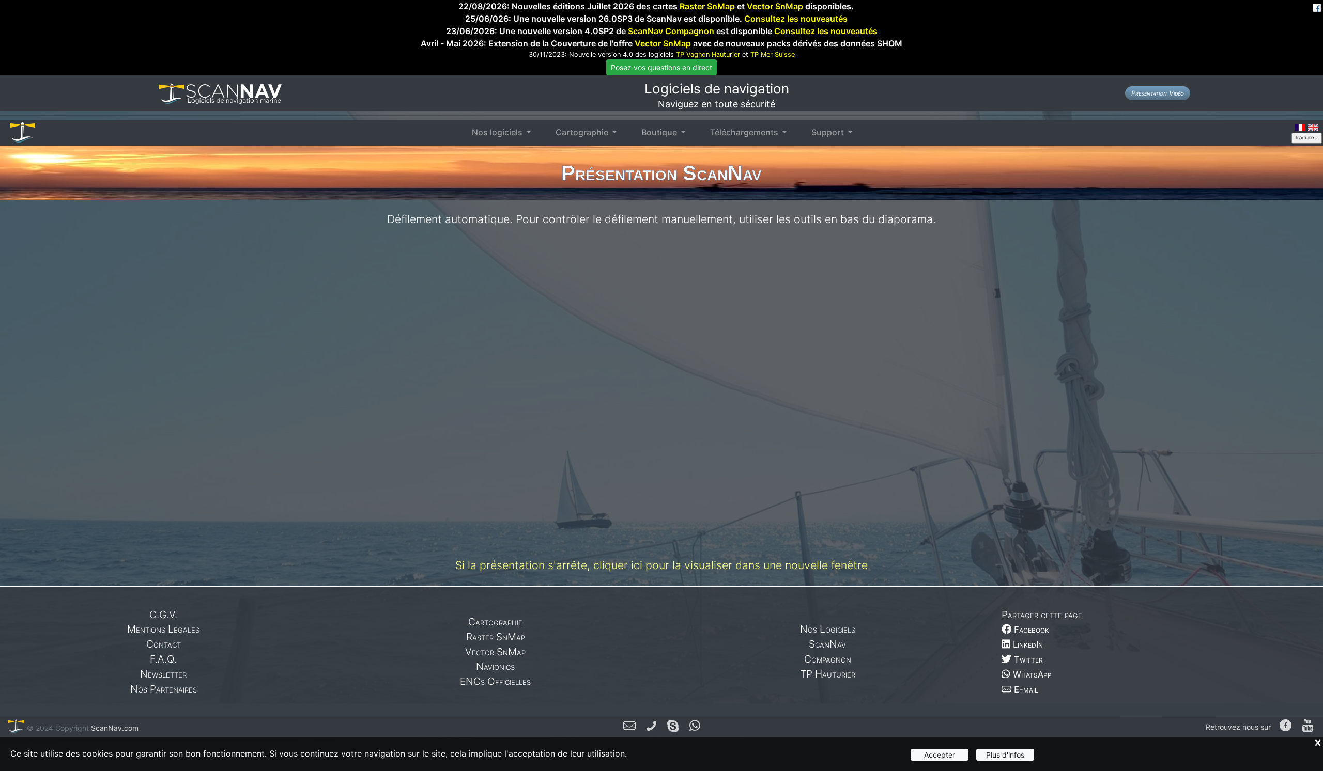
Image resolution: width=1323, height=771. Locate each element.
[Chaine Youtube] (1307, 726)
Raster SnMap (707, 6)
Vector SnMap (775, 6)
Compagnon (827, 659)
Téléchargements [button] (745, 132)
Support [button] (828, 132)
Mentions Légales (163, 629)
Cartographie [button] (583, 132)
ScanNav (827, 644)
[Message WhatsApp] (694, 727)
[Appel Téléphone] (651, 727)
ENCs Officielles (495, 681)
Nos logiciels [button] (498, 132)
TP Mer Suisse (772, 54)
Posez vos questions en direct (661, 67)
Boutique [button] (660, 132)
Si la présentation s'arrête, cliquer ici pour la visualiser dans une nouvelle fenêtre (661, 565)
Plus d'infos (1005, 754)
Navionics (495, 666)
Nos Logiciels (827, 629)
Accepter (939, 754)
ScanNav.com (114, 727)
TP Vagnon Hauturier (708, 54)
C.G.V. (163, 614)
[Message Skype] (673, 727)
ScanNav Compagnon (671, 31)
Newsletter (163, 674)
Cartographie (495, 622)
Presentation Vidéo (1157, 93)
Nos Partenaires (163, 689)
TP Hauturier (827, 674)
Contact (163, 644)
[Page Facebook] (1285, 726)
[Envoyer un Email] (629, 727)
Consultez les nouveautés (796, 18)
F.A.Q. (163, 659)
